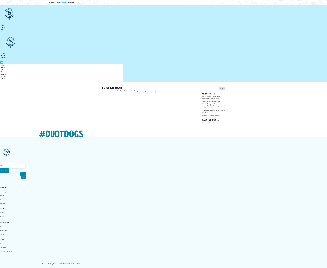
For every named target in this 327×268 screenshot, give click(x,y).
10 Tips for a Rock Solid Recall (211, 115)
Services (3, 74)
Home (2, 65)
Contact (3, 78)
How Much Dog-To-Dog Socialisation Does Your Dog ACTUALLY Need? (210, 106)
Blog (2, 72)
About (3, 67)
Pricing (3, 76)
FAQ (2, 70)
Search (222, 88)
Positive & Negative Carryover (211, 101)
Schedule (64, 2)
